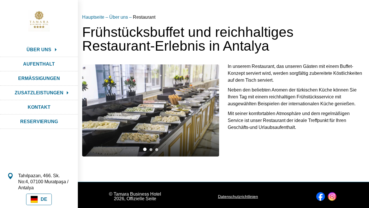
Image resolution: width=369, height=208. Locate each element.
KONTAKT (39, 107)
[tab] (145, 149)
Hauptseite (94, 17)
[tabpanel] (150, 110)
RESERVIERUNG (39, 121)
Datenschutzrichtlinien (238, 196)
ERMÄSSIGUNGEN (39, 78)
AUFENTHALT (39, 64)
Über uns (119, 17)
